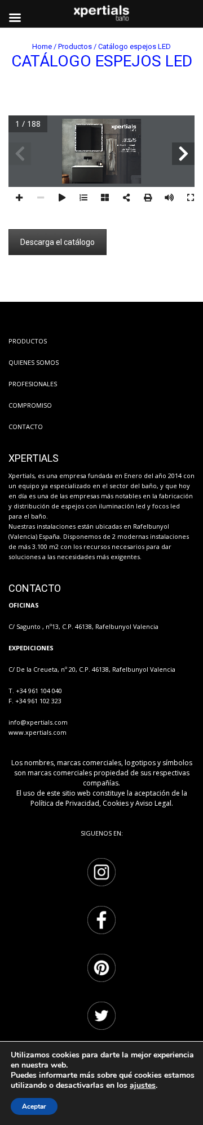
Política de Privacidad (64, 803)
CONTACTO (25, 426)
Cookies (116, 803)
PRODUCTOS (27, 341)
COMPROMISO (30, 405)
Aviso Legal (153, 803)
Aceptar (34, 1106)
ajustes (143, 1086)
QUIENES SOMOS (33, 362)
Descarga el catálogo (57, 242)
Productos (75, 46)
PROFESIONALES (32, 384)
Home (42, 46)
